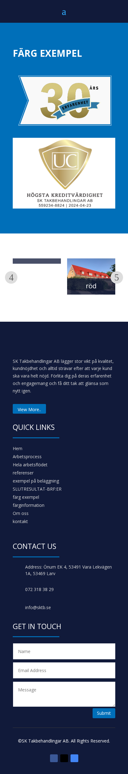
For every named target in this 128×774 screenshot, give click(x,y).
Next (117, 277)
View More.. (29, 409)
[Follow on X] (64, 758)
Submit (104, 713)
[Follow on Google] (74, 758)
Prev (11, 277)
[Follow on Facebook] (54, 758)
